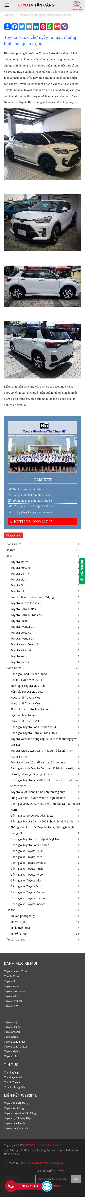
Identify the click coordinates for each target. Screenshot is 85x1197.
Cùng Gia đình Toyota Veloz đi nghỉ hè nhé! (38, 798)
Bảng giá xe (13, 544)
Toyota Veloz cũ (20, 632)
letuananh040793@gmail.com (47, 1162)
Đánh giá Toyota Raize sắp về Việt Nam (35, 839)
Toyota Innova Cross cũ (25, 603)
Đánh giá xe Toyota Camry (27, 892)
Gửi (76, 1178)
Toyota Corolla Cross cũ (26, 615)
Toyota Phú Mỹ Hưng (16, 1103)
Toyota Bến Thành (14, 1123)
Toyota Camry (19, 573)
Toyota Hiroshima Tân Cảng (20, 1113)
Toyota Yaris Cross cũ (24, 644)
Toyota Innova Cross (15, 971)
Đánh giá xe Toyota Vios (26, 886)
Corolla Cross (11, 976)
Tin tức (10, 910)
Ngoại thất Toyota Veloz (26, 721)
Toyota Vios (18, 579)
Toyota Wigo (11, 1005)
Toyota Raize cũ (20, 662)
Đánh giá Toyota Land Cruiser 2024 (33, 727)
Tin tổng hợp (18, 933)
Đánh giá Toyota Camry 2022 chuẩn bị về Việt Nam (43, 821)
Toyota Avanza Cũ (22, 626)
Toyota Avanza (12, 1031)
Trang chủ (8, 14)
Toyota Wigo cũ (20, 650)
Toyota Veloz (11, 996)
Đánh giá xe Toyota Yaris (26, 857)
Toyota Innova (19, 562)
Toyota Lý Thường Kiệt (17, 1118)
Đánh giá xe (13, 668)
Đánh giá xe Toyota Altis (26, 880)
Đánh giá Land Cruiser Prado (28, 674)
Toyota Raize (11, 986)
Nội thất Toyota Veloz (24, 715)
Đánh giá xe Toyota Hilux (26, 851)
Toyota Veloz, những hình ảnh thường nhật (37, 792)
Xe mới (10, 550)
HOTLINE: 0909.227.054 (34, 522)
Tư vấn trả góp (15, 939)
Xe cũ (9, 556)
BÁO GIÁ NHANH (82, 571)
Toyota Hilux (18, 591)
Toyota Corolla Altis (23, 609)
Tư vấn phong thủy (22, 916)
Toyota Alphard (12, 1051)
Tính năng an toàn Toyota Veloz (31, 709)
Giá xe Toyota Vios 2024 (26, 680)
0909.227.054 (17, 1162)
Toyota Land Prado (15, 1041)
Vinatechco (55, 1185)
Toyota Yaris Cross (14, 991)
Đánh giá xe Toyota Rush (26, 868)
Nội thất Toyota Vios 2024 (27, 691)
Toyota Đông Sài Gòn (16, 1128)
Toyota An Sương (14, 1108)
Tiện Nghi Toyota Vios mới (27, 686)
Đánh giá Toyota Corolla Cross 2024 (33, 733)
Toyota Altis (18, 585)
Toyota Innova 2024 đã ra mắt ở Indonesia (38, 762)
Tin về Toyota (19, 922)
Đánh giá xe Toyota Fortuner (28, 898)
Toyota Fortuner (21, 567)
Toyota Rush (18, 621)
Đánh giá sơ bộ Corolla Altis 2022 (31, 815)
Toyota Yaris (18, 656)
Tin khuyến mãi (20, 927)
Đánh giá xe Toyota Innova (27, 904)
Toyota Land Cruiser (15, 1046)
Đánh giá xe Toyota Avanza (28, 863)
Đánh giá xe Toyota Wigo (26, 874)
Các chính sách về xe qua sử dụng (32, 597)
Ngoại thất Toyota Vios (25, 697)
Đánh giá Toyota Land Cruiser (29, 845)
